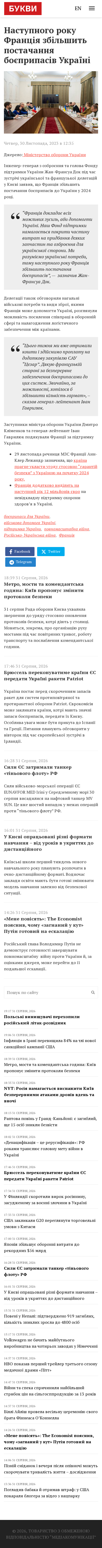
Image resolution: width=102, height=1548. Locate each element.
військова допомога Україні (29, 522)
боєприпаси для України (26, 516)
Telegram (23, 561)
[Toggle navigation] (92, 8)
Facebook (22, 551)
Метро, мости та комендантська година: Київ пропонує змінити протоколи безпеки (44, 590)
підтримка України (22, 529)
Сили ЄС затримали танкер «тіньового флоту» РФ (37, 770)
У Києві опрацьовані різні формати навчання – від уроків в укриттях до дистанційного (48, 842)
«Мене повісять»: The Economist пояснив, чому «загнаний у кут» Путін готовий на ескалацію (43, 924)
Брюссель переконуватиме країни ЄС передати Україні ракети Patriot (50, 675)
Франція (67, 535)
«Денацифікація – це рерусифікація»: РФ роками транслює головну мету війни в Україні (44, 1148)
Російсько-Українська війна (30, 535)
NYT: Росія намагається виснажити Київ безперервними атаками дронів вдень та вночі (49, 1094)
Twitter (53, 551)
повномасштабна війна (66, 529)
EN (78, 8)
